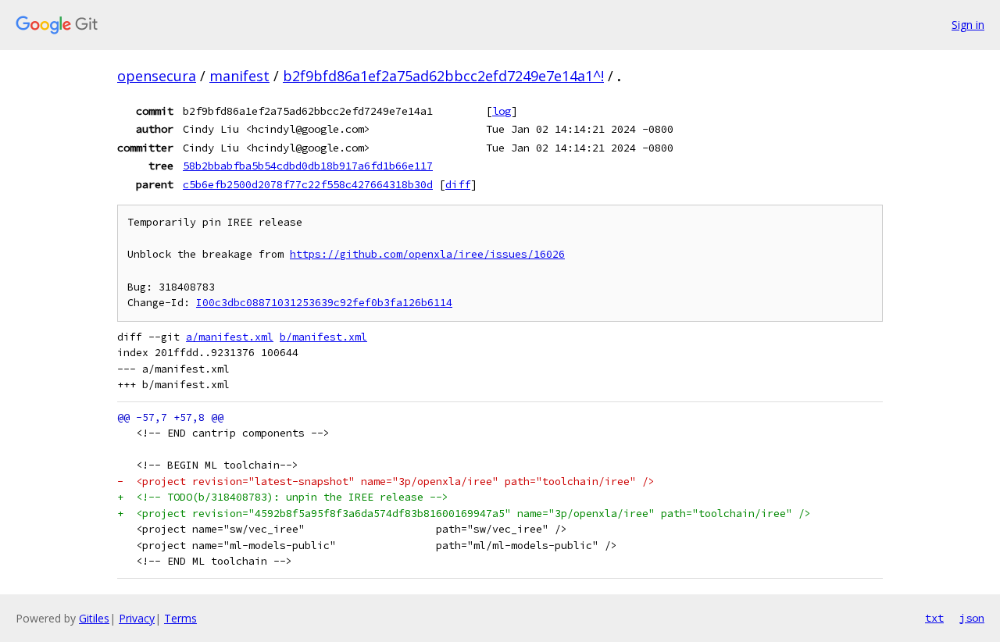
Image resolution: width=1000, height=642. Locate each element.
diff (457, 184)
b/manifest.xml (323, 337)
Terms (180, 618)
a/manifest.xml (229, 337)
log (501, 111)
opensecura (156, 75)
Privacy (137, 618)
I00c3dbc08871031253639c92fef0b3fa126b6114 (324, 302)
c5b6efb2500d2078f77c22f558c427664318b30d (308, 184)
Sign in (968, 24)
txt (934, 618)
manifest (239, 75)
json (971, 618)
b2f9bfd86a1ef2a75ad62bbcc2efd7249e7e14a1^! (443, 75)
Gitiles (94, 618)
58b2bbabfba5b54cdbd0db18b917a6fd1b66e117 (308, 166)
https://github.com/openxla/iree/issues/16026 (427, 254)
